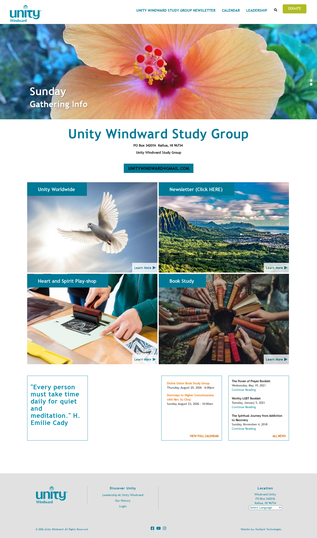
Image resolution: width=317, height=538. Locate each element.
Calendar (231, 10)
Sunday (48, 91)
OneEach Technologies (268, 529)
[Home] (25, 13)
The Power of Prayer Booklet (251, 381)
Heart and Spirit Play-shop (67, 281)
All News (279, 436)
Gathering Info (59, 104)
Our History (122, 501)
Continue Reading (244, 390)
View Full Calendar (204, 436)
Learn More (142, 268)
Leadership (256, 10)
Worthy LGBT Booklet (246, 398)
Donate (294, 8)
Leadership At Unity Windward (122, 495)
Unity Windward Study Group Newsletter (175, 10)
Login (123, 506)
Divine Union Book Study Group (188, 383)
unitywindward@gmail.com (158, 168)
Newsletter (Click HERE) (196, 189)
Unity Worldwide (56, 189)
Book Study (181, 281)
